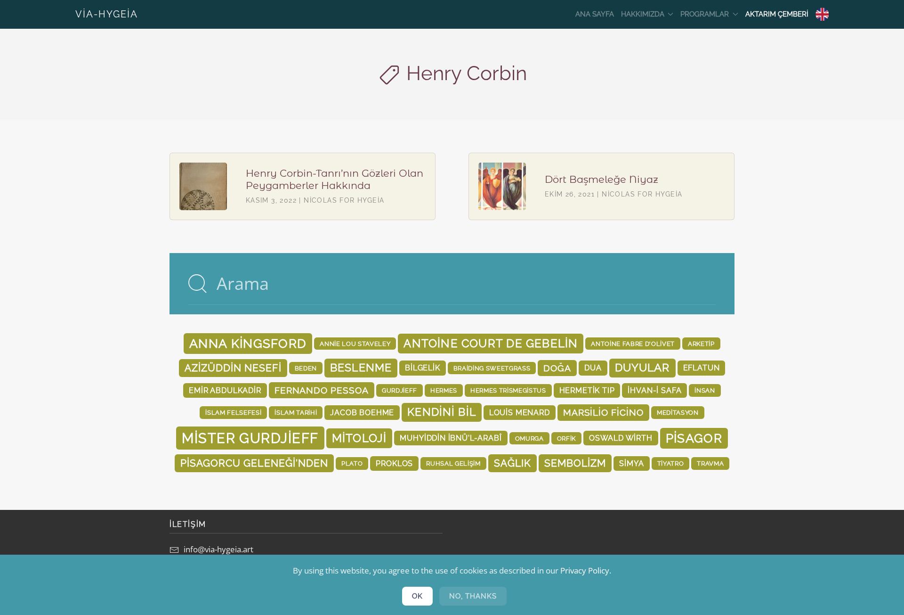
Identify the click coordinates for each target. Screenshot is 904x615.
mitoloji (359, 438)
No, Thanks (473, 596)
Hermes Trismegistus (508, 390)
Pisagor (694, 438)
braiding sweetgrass (492, 368)
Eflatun (701, 367)
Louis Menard (519, 412)
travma (710, 463)
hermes (443, 390)
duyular (642, 367)
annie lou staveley (355, 343)
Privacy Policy (584, 570)
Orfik (566, 438)
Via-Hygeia (106, 14)
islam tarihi (295, 412)
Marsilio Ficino (603, 412)
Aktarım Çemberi (776, 14)
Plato (352, 463)
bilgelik (422, 367)
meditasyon (678, 412)
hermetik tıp (587, 390)
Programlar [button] (704, 14)
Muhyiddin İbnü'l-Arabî (450, 438)
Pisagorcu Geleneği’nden (254, 463)
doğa (557, 368)
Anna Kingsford (248, 343)
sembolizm (575, 463)
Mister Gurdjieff (250, 438)
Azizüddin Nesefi (233, 368)
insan (704, 390)
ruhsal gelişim (453, 463)
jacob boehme (362, 412)
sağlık (512, 463)
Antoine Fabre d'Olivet (633, 343)
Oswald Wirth (621, 438)
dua (592, 367)
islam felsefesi (233, 412)
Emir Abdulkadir (225, 390)
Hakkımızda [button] (642, 14)
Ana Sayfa (594, 14)
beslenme (361, 367)
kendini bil (441, 412)
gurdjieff (399, 390)
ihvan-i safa (654, 390)
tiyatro (670, 463)
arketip (701, 343)
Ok (417, 596)
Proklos (394, 463)
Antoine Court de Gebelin (491, 343)
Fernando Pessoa (321, 390)
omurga (529, 438)
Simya (631, 463)
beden (306, 368)
